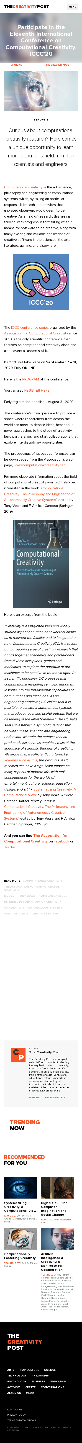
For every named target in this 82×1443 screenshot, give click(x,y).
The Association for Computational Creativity (32, 888)
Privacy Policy (16, 1415)
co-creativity (14, 907)
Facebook (61, 841)
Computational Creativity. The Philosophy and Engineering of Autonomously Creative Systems (39, 494)
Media (30, 1393)
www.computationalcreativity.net (39, 465)
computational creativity (42, 881)
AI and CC (14, 1393)
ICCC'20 (9, 896)
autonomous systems (45, 907)
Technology (16, 1375)
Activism (13, 1387)
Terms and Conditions (21, 1420)
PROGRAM (30, 379)
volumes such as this (20, 760)
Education (58, 1381)
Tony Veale (26, 896)
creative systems (45, 913)
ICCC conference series (30, 327)
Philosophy (41, 1375)
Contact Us (14, 1410)
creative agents (16, 913)
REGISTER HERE (37, 390)
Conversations (52, 1387)
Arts (11, 1370)
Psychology (16, 1381)
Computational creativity (23, 187)
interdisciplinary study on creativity (33, 902)
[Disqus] (41, 982)
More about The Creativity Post (48, 1098)
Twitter (9, 847)
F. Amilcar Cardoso (53, 896)
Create (30, 1387)
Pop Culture (29, 1370)
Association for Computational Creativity (36, 333)
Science (50, 1370)
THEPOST (24, 1342)
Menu (73, 7)
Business (38, 1381)
